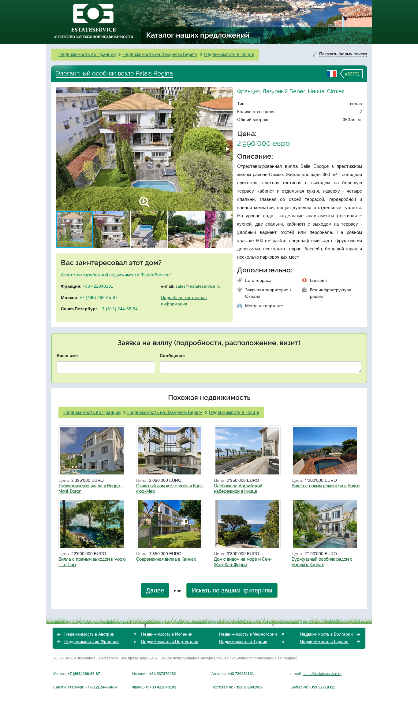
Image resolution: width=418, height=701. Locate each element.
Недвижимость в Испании (166, 634)
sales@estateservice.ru (198, 286)
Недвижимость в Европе (324, 641)
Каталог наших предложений (198, 34)
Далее (155, 590)
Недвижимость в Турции (243, 641)
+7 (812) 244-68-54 (119, 308)
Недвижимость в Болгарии (326, 634)
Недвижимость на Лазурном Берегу (159, 54)
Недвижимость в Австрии (89, 634)
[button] (227, 149)
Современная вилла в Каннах (166, 559)
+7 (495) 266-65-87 (99, 297)
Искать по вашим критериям (232, 590)
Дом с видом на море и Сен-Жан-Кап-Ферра (243, 562)
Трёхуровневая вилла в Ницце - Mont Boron (90, 488)
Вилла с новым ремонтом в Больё (326, 485)
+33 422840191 (98, 286)
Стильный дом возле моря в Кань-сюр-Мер (170, 488)
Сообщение (172, 355)
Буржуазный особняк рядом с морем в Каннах (322, 562)
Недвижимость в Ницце (229, 54)
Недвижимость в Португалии (169, 641)
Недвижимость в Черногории (248, 634)
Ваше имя (67, 355)
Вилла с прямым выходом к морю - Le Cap (91, 562)
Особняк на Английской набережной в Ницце (238, 488)
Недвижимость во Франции (87, 54)
